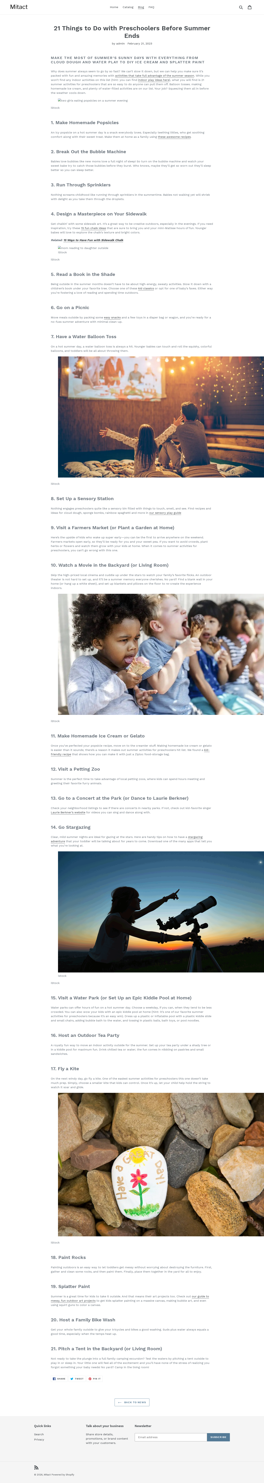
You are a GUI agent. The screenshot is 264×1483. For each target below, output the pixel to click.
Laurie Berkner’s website (68, 812)
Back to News (134, 1402)
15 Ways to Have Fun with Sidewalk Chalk (93, 240)
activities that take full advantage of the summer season (154, 75)
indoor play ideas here (153, 80)
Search (39, 1434)
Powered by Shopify (63, 1474)
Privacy (39, 1439)
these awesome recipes (174, 136)
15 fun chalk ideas (93, 228)
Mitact (47, 1474)
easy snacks (112, 317)
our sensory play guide (165, 512)
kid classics (146, 288)
